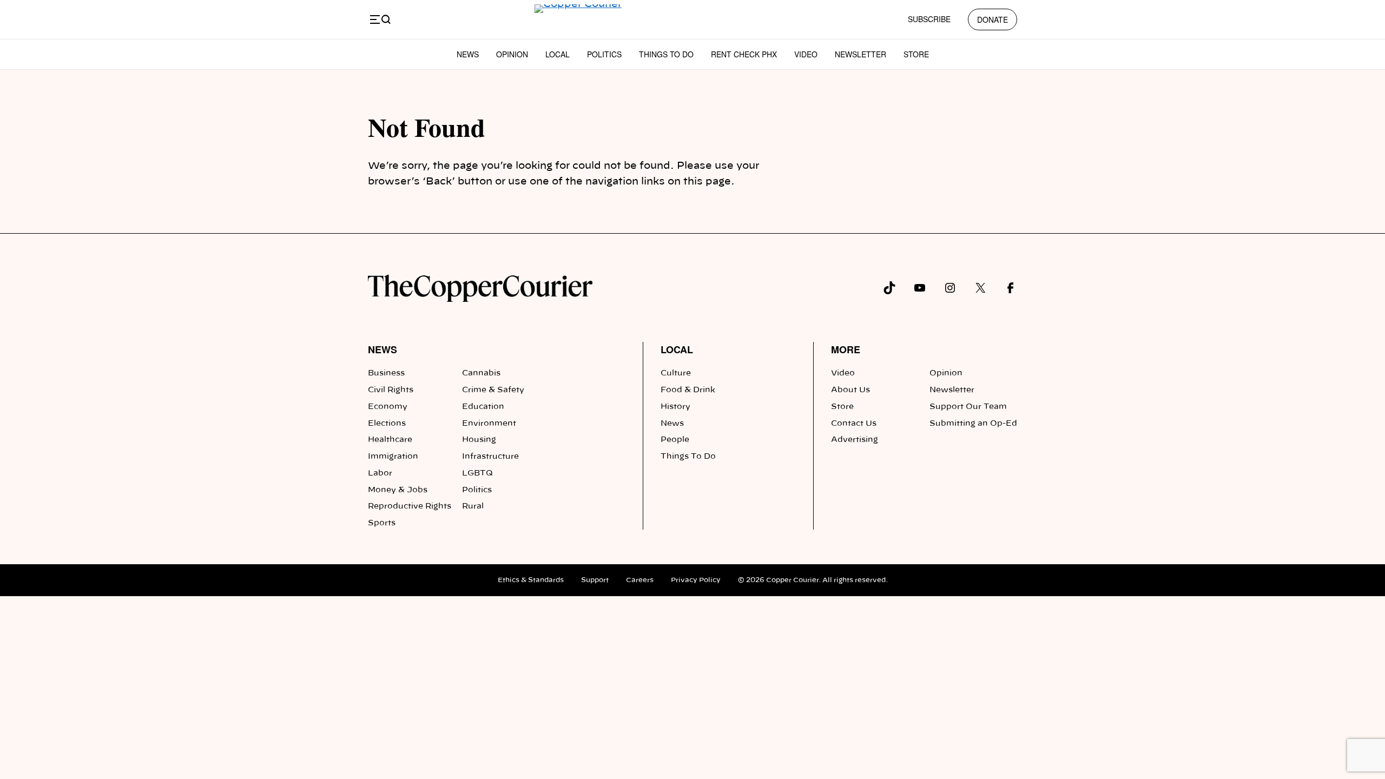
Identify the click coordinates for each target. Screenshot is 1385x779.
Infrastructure (490, 456)
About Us (850, 390)
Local (557, 54)
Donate (992, 19)
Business (386, 373)
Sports (381, 523)
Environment (489, 423)
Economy (387, 407)
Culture (676, 373)
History (675, 407)
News (468, 54)
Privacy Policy (696, 580)
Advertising (854, 440)
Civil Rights (390, 390)
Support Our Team (968, 407)
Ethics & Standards (531, 580)
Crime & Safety (493, 390)
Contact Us (853, 423)
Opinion (512, 54)
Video (805, 54)
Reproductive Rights (409, 506)
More (845, 349)
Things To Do (666, 54)
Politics (604, 54)
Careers (640, 580)
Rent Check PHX (744, 54)
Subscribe (929, 19)
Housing (479, 440)
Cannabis (481, 373)
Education (483, 407)
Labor (380, 473)
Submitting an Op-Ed (973, 423)
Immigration (393, 456)
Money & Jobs (397, 490)
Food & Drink (688, 390)
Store (916, 54)
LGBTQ (477, 473)
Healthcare (390, 440)
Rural (473, 506)
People (675, 440)
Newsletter (860, 54)
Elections (387, 423)
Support (595, 580)
